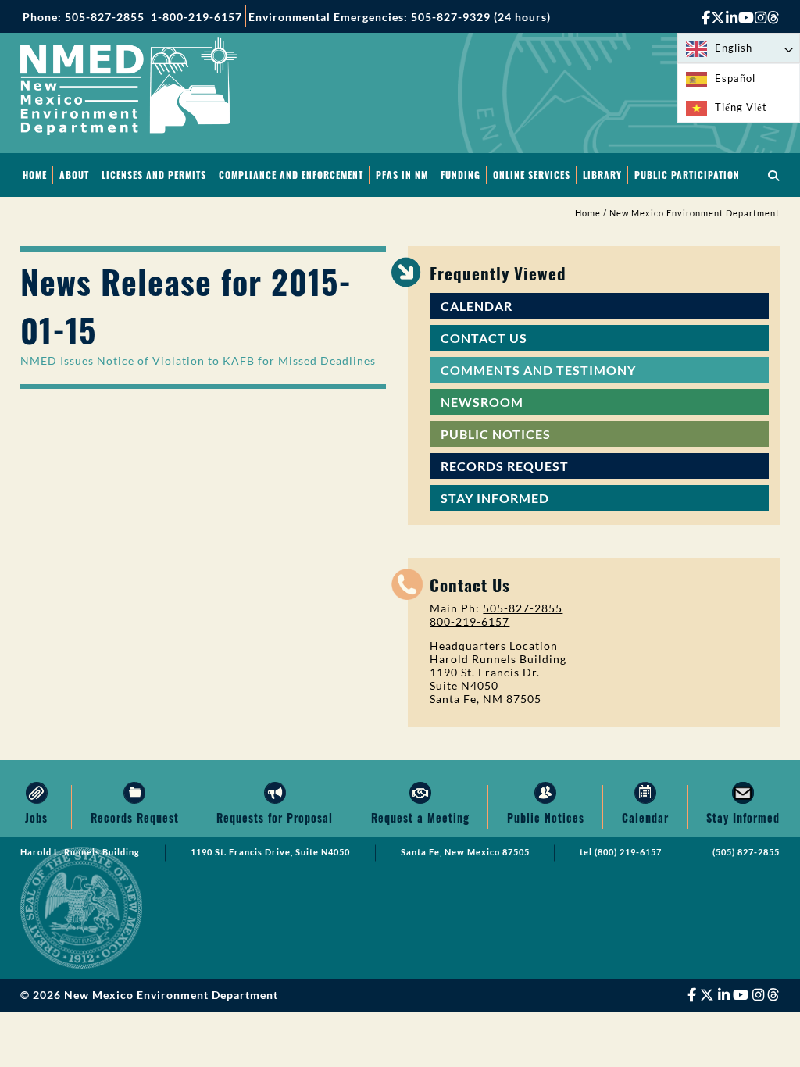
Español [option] (735, 78)
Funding (460, 174)
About (74, 174)
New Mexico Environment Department (694, 213)
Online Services (531, 174)
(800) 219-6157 (628, 852)
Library (602, 174)
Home (35, 174)
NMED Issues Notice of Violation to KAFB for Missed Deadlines (198, 360)
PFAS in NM (402, 174)
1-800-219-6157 (196, 16)
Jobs (36, 817)
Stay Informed (495, 498)
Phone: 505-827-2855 (84, 16)
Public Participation (687, 174)
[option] (738, 78)
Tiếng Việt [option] (741, 107)
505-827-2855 (522, 608)
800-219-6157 (469, 621)
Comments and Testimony (538, 369)
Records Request (505, 466)
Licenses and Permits (154, 174)
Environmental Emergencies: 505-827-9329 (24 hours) (399, 16)
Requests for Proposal (274, 817)
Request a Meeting (420, 817)
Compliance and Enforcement (291, 174)
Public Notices (496, 433)
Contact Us (484, 337)
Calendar (476, 305)
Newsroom (482, 401)
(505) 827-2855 (746, 852)
